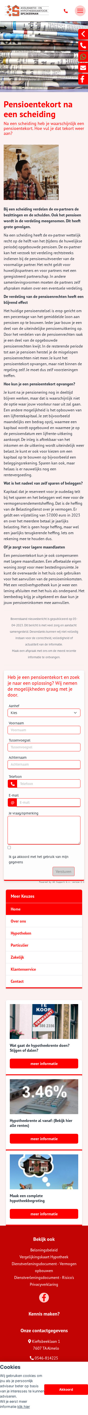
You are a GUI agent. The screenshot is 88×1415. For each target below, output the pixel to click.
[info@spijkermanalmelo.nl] (83, 68)
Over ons (18, 921)
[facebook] (83, 79)
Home (16, 909)
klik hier (23, 1406)
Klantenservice (23, 969)
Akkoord (66, 1389)
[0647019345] (83, 56)
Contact (17, 981)
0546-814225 (46, 1358)
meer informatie (44, 1063)
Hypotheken (21, 933)
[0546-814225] (66, 11)
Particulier (19, 945)
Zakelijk (17, 957)
